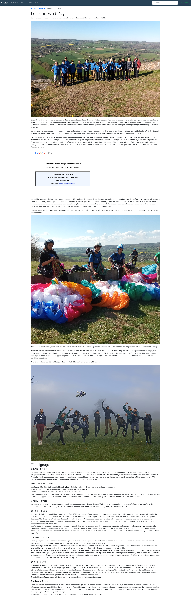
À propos (22, 3)
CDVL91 (4, 2)
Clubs (30, 3)
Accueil (33, 8)
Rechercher (184, 3)
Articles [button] (37, 3)
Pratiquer (14, 3)
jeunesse (41, 8)
